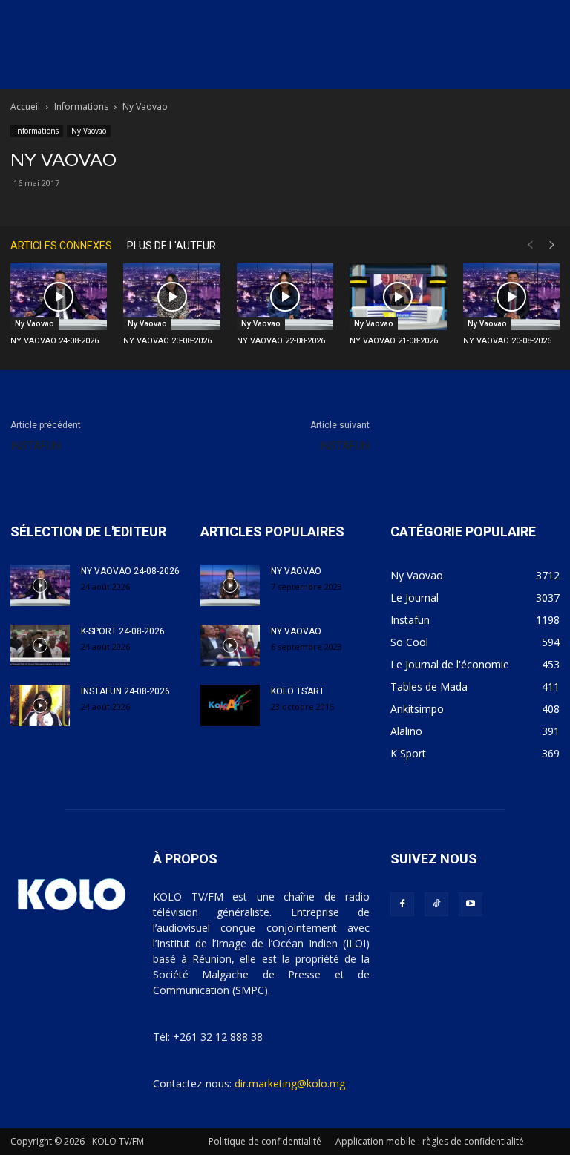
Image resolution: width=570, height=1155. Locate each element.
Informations (81, 106)
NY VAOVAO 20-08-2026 (507, 341)
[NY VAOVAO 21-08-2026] (398, 296)
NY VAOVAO (296, 571)
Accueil (25, 106)
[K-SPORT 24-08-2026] (40, 645)
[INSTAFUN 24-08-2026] (40, 705)
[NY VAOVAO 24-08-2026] (58, 296)
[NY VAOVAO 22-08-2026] (285, 296)
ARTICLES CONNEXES (61, 245)
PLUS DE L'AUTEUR (171, 245)
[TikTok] (436, 904)
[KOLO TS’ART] (230, 705)
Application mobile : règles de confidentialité (429, 1141)
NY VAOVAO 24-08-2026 (54, 341)
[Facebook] (402, 904)
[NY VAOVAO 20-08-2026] (511, 296)
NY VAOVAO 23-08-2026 (167, 341)
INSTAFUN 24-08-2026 (125, 691)
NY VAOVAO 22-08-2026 (281, 341)
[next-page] (552, 245)
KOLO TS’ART (297, 691)
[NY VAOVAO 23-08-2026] (171, 296)
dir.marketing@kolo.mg (290, 1083)
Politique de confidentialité (265, 1141)
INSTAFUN (35, 446)
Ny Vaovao (88, 130)
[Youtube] (470, 904)
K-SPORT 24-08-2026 (123, 631)
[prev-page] (529, 245)
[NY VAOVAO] (230, 585)
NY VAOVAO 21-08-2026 (394, 341)
